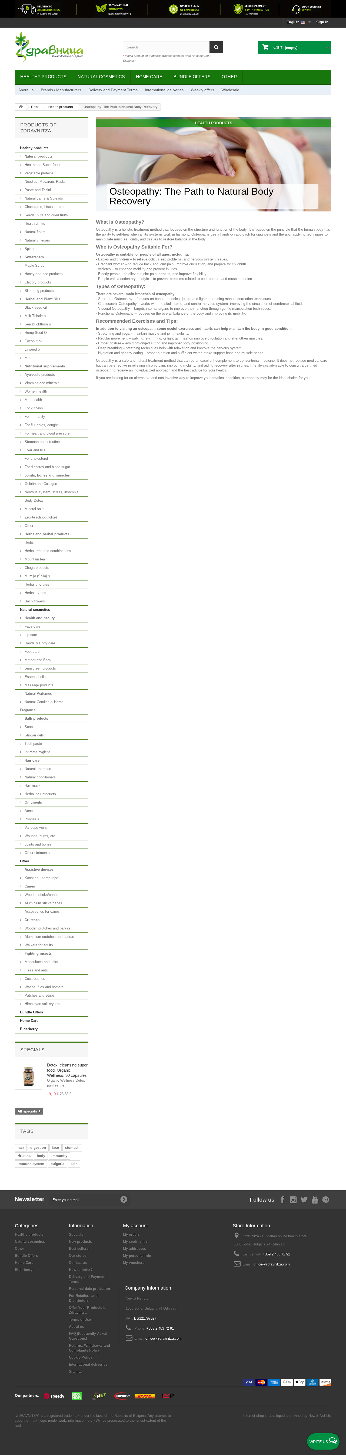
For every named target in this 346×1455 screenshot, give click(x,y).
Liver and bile (34, 450)
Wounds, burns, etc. (40, 836)
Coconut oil (33, 341)
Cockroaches (34, 979)
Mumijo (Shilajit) (37, 576)
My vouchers (133, 1263)
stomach (72, 1148)
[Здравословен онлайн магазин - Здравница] (65, 47)
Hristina (24, 1156)
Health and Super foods (42, 165)
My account (135, 1225)
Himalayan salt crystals (42, 1004)
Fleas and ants (36, 970)
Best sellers (78, 1249)
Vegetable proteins (39, 173)
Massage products (39, 685)
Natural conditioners (40, 777)
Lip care (30, 635)
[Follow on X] (304, 1199)
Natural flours (34, 232)
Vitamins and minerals (41, 383)
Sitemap (76, 1371)
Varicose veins (36, 828)
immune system (31, 1164)
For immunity (34, 417)
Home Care (149, 76)
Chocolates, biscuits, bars (44, 207)
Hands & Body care (39, 643)
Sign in (322, 22)
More (28, 358)
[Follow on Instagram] (293, 1199)
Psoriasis (31, 819)
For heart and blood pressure (46, 433)
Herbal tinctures (36, 584)
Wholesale (230, 90)
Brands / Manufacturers (61, 90)
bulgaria (57, 1164)
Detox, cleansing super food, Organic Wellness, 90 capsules (67, 1070)
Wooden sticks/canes (41, 895)
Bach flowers (34, 601)
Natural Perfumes (38, 693)
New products (80, 1241)
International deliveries (164, 90)
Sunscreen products (40, 668)
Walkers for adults (38, 945)
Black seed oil (35, 307)
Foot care (31, 652)
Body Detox (33, 500)
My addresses (134, 1249)
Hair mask (32, 786)
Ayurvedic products (39, 375)
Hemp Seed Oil (36, 333)
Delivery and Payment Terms (113, 90)
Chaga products (36, 568)
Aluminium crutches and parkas (49, 937)
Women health (35, 391)
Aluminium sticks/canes (43, 903)
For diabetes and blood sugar (47, 467)
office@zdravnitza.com (272, 1264)
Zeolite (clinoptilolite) (40, 517)
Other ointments (37, 853)
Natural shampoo (37, 769)
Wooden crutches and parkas (47, 928)
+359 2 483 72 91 (276, 1254)
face (55, 1148)
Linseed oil (32, 349)
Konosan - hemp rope (41, 878)
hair (21, 1148)
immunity (59, 1156)
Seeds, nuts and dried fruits (46, 215)
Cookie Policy (80, 1357)
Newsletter (30, 1199)
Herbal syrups (35, 593)
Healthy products (43, 76)
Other (229, 76)
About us (26, 90)
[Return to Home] (20, 107)
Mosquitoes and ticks (41, 962)
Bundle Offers (192, 76)
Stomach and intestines (43, 442)
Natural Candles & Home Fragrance (41, 706)
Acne (28, 811)
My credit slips (135, 1241)
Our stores (77, 1256)
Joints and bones (37, 844)
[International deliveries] (173, 9)
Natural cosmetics (101, 76)
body (41, 1156)
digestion (38, 1148)
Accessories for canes (42, 911)
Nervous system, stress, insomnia (51, 492)
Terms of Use (80, 1319)
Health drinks (34, 223)
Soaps (29, 727)
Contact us (78, 1263)
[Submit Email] (123, 1200)
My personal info (137, 1256)
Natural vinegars (37, 240)
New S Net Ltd (319, 1416)
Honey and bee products (43, 274)
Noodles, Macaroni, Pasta (44, 182)
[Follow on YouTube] (315, 1199)
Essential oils (35, 677)
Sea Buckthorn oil (38, 324)
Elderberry (29, 1029)
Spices (29, 249)
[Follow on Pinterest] (325, 1199)
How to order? (81, 1270)
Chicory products (37, 282)
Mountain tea (34, 559)
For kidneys (33, 408)
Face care (32, 626)
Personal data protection (89, 1289)
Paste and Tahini (37, 190)
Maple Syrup (34, 265)
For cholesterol (36, 458)
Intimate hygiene (37, 752)
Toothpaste (33, 744)
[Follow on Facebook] (282, 1199)
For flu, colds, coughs (41, 425)
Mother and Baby (37, 660)
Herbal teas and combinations (47, 551)
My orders (131, 1234)
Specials (32, 1049)
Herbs (29, 542)
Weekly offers (202, 90)
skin (74, 1164)
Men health (33, 400)
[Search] (216, 47)
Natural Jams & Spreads (43, 198)
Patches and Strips (39, 995)
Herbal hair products (40, 794)
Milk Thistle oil (35, 316)
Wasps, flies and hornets (44, 987)
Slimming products (39, 291)
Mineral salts (34, 509)
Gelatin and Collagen (40, 484)
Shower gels (34, 735)
